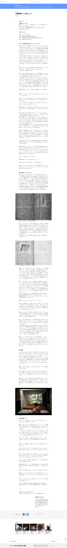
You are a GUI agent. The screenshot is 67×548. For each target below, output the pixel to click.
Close (65, 545)
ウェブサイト (37, 506)
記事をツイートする (27, 514)
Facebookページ (56, 541)
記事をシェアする (24, 514)
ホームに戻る (37, 515)
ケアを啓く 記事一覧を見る (39, 513)
